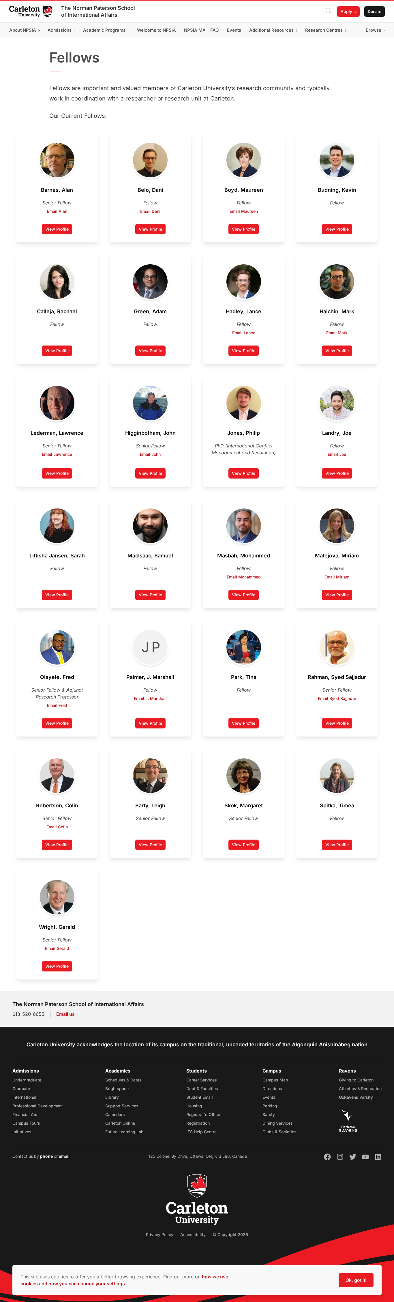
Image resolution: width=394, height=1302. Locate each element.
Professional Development (37, 1105)
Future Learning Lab (124, 1131)
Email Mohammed (244, 576)
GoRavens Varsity (356, 1097)
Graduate (21, 1088)
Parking (269, 1105)
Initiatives (21, 1131)
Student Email (199, 1097)
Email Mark (337, 332)
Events (268, 1097)
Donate (374, 11)
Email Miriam (336, 576)
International (24, 1097)
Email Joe (337, 454)
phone (47, 1156)
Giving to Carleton (356, 1079)
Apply (346, 11)
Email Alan (57, 211)
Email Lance (243, 332)
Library (112, 1097)
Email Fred (57, 705)
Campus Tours (26, 1123)
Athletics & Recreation (360, 1088)
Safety (268, 1114)
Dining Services (277, 1123)
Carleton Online (120, 1123)
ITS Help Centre (201, 1131)
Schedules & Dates (123, 1079)
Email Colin (57, 826)
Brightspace (117, 1088)
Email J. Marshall (150, 698)
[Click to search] (328, 11)
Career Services (201, 1079)
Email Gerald (57, 948)
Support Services (121, 1105)
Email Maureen (244, 211)
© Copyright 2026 (230, 1234)
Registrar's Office (203, 1114)
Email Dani (150, 211)
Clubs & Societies (279, 1131)
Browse (373, 30)
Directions (272, 1088)
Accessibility (193, 1234)
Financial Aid (24, 1114)
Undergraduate (26, 1079)
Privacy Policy (159, 1234)
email (64, 1156)
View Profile (57, 229)
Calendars (115, 1114)
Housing (194, 1105)
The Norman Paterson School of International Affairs (98, 11)
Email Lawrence (57, 454)
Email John (150, 454)
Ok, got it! (356, 1280)
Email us (65, 1014)
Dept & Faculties (202, 1088)
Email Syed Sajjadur (337, 698)
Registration (198, 1123)
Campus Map (275, 1079)
